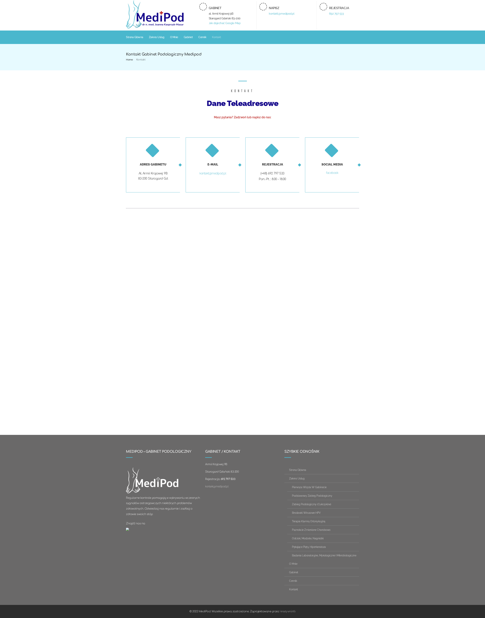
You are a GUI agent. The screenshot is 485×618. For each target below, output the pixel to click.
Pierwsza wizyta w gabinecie (309, 487)
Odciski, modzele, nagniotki (308, 538)
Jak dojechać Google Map (225, 23)
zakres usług (156, 37)
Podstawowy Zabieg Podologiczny (312, 495)
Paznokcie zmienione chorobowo (311, 529)
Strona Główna (134, 37)
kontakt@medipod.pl (281, 13)
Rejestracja (272, 164)
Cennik (202, 37)
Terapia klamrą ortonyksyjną (308, 521)
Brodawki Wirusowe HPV (306, 512)
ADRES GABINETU (153, 164)
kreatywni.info (288, 611)
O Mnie (174, 37)
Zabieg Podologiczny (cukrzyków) (311, 504)
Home (129, 59)
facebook (332, 173)
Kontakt (216, 37)
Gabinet (188, 37)
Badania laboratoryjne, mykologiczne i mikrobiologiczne (324, 555)
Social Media (332, 164)
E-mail (212, 164)
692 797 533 (336, 13)
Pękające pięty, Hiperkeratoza (309, 546)
